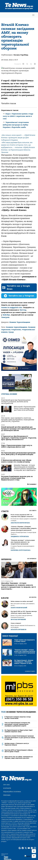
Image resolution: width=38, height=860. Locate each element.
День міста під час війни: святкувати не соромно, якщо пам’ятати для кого (19, 757)
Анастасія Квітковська (20, 523)
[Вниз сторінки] (34, 856)
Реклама (6, 795)
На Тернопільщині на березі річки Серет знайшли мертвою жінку (19, 730)
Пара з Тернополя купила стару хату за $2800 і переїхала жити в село (18, 116)
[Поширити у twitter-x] (27, 64)
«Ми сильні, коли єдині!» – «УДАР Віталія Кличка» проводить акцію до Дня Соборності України (18, 137)
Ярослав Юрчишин (18, 619)
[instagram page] (35, 848)
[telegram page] (32, 848)
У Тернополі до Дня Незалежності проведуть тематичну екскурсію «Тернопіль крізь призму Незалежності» (18, 438)
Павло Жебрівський (19, 607)
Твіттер (23, 310)
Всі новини (32, 484)
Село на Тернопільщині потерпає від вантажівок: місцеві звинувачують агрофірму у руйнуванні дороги (17, 724)
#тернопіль (16, 330)
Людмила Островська (20, 536)
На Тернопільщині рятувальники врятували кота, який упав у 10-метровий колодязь (18, 453)
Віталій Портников (18, 629)
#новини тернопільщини (16, 327)
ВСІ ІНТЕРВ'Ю (32, 558)
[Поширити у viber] (31, 64)
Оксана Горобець (20, 55)
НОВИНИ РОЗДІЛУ (30, 671)
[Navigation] (33, 15)
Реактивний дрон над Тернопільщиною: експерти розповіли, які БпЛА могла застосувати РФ (16, 401)
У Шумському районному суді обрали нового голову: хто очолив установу (16, 461)
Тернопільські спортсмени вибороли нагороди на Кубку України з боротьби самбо (16, 124)
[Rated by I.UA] (30, 856)
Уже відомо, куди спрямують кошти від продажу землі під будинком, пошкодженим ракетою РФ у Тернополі (17, 419)
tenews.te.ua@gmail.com (11, 307)
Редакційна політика (12, 792)
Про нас (6, 785)
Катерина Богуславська (20, 550)
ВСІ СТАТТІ (33, 510)
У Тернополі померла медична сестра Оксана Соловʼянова (18, 717)
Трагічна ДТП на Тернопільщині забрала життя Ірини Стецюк (19, 750)
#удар (11, 332)
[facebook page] (23, 848)
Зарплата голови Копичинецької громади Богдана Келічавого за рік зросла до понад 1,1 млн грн (20, 737)
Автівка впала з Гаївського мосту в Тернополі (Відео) (17, 744)
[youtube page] (29, 848)
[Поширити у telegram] (35, 64)
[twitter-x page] (26, 848)
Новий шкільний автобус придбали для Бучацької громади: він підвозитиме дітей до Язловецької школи (18, 428)
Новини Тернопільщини (19, 322)
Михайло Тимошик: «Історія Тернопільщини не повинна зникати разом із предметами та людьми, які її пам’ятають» (25, 467)
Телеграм (5, 317)
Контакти (7, 788)
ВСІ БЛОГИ (33, 597)
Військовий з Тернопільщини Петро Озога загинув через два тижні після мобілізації (24, 408)
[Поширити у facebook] (23, 64)
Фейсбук (6, 315)
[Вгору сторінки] (34, 851)
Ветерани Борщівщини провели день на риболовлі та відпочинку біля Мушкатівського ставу (17, 478)
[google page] (20, 848)
